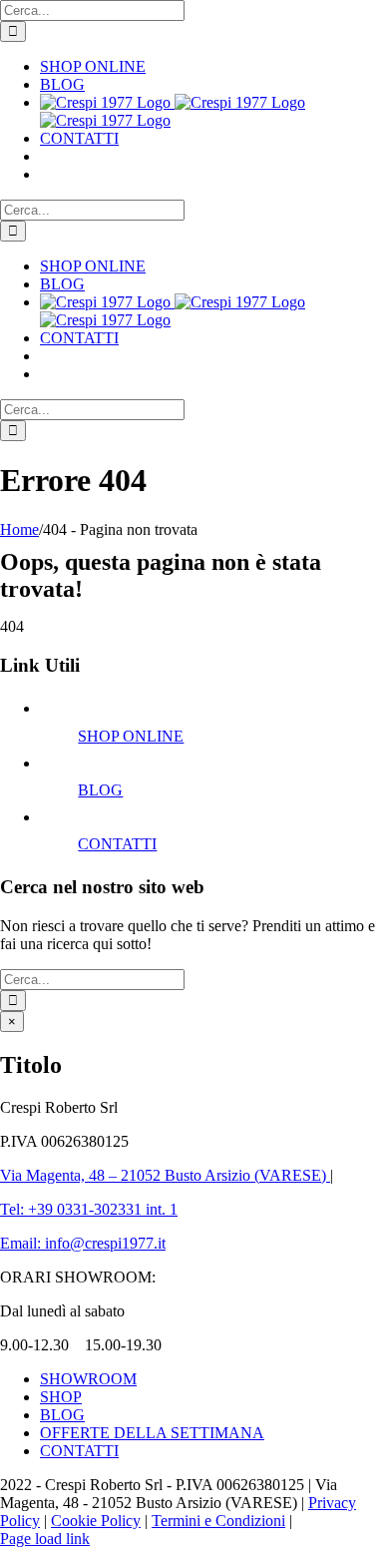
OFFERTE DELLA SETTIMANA (152, 1432)
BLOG (100, 789)
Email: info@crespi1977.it (83, 1243)
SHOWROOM (88, 1378)
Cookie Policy (96, 1520)
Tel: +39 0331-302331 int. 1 (89, 1209)
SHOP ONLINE (131, 736)
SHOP (61, 1396)
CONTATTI (117, 843)
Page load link (45, 1538)
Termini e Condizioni (218, 1520)
